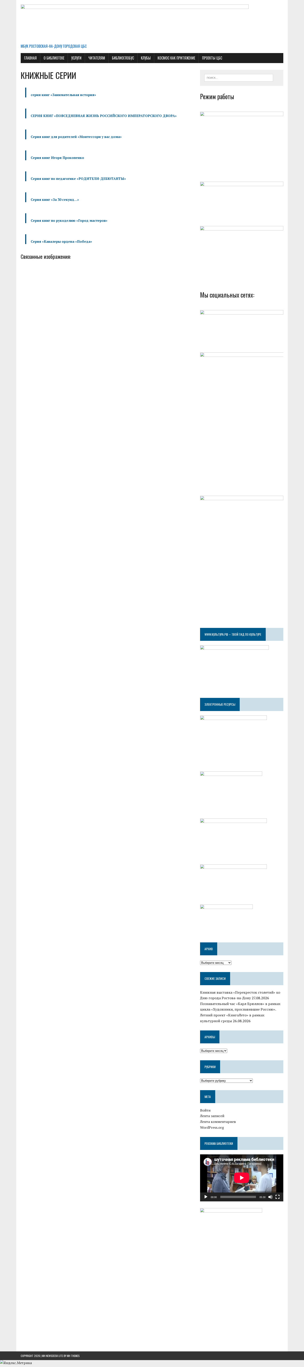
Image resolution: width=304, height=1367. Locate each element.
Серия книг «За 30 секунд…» (55, 199)
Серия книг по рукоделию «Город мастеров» (69, 220)
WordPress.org (212, 1127)
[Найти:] (238, 77)
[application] (241, 1177)
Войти (205, 1110)
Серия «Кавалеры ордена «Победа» (61, 241)
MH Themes (73, 1356)
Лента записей (212, 1115)
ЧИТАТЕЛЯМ (96, 58)
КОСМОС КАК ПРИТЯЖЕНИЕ (176, 58)
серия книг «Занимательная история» (63, 95)
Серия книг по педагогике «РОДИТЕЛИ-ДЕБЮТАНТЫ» (78, 178)
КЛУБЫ (146, 58)
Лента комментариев (218, 1121)
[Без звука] (270, 1197)
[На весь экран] (277, 1197)
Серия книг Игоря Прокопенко (57, 157)
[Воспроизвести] (206, 1197)
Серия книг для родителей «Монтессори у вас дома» (76, 136)
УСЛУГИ (76, 58)
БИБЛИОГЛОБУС (123, 58)
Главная (30, 58)
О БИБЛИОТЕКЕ (54, 58)
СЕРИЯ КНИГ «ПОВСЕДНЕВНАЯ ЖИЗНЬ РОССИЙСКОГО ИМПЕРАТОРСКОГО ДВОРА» (104, 115)
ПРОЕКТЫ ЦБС (212, 58)
